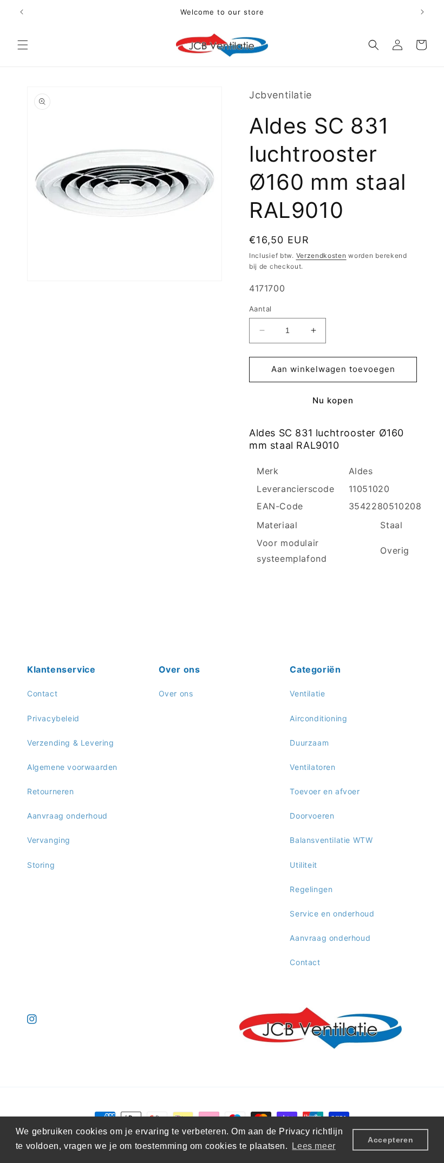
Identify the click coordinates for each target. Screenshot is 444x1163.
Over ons (176, 693)
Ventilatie (307, 693)
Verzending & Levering (70, 742)
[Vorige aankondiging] (22, 12)
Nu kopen (333, 400)
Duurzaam (309, 742)
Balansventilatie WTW (331, 840)
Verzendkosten (321, 255)
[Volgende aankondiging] (422, 12)
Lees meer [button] (313, 1146)
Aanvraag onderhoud (67, 815)
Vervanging (48, 840)
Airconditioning (318, 718)
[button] (23, 45)
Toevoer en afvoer (325, 791)
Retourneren (50, 791)
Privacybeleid (53, 718)
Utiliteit (303, 864)
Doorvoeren (312, 815)
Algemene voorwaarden (72, 767)
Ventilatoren (312, 767)
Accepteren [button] (390, 1139)
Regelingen (311, 889)
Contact (42, 693)
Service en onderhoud (332, 913)
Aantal (260, 308)
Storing (41, 864)
